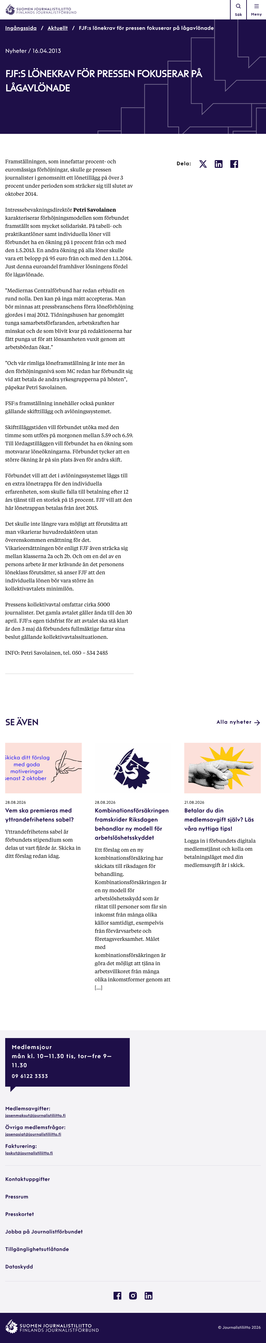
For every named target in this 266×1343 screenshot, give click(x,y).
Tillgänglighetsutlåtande (37, 1249)
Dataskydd (19, 1267)
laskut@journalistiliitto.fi (29, 1153)
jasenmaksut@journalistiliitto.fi (35, 1116)
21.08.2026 (194, 803)
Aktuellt (58, 28)
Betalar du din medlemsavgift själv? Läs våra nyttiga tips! (219, 820)
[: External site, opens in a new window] (203, 164)
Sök (238, 15)
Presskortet (19, 1214)
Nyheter (16, 51)
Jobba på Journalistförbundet (44, 1232)
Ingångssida (21, 28)
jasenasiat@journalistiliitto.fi (33, 1135)
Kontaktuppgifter (27, 1179)
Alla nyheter (234, 722)
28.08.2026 (15, 803)
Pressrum (16, 1197)
